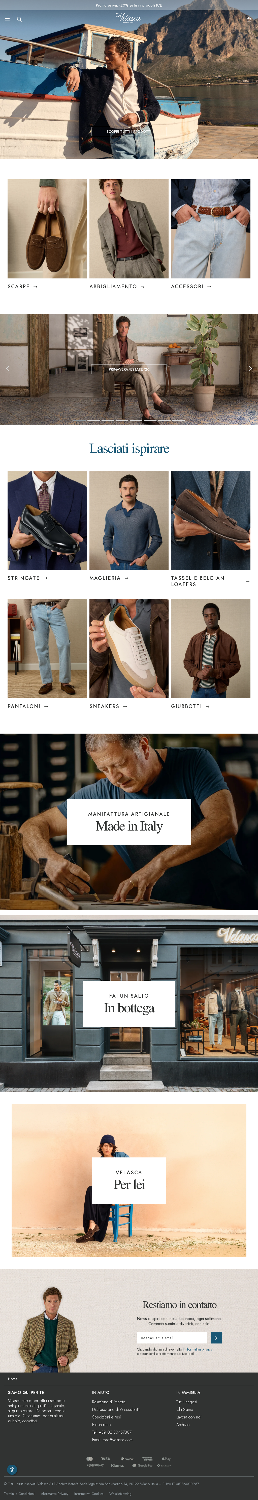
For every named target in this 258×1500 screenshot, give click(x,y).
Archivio (183, 1425)
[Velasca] (128, 19)
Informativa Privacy (54, 1493)
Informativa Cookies (88, 1493)
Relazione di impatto (108, 1402)
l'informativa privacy (197, 1349)
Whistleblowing (120, 1493)
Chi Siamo (184, 1409)
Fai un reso (101, 1425)
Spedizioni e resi (106, 1417)
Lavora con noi (188, 1417)
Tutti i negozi (186, 1402)
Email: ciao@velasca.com (112, 1440)
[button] (7, 19)
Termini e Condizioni (19, 1493)
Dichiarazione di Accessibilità (116, 1409)
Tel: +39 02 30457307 (112, 1432)
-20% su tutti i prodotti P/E (140, 5)
